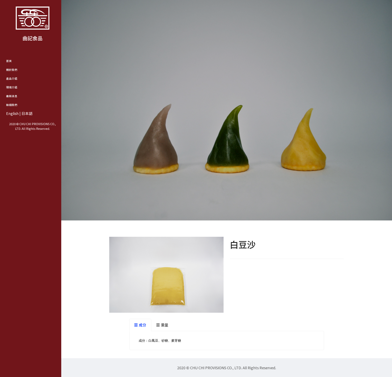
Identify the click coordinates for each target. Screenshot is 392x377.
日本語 (26, 113)
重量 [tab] (164, 324)
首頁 (9, 61)
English (12, 113)
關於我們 (11, 70)
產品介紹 (11, 78)
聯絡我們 (11, 105)
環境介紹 (11, 87)
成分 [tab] (142, 324)
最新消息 (11, 96)
